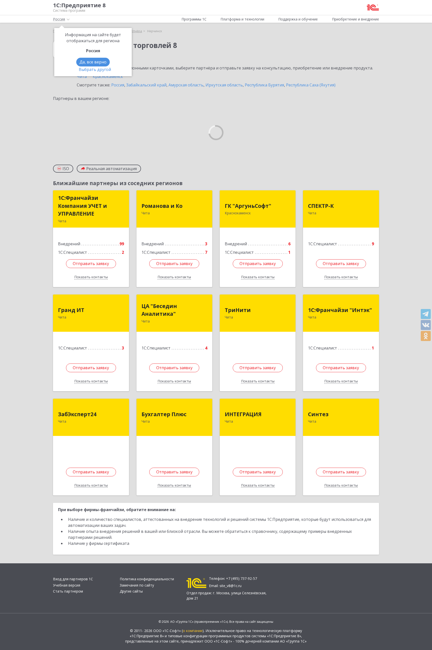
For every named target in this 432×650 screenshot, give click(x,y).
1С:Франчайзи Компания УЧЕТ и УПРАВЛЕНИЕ (82, 205)
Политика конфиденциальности (147, 579)
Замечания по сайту (137, 585)
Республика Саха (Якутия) (311, 85)
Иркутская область (224, 85)
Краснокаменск (108, 76)
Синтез (318, 414)
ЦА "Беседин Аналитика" (159, 310)
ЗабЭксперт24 (77, 414)
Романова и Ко (162, 205)
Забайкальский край (146, 85)
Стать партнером (68, 591)
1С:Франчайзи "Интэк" (340, 310)
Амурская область (186, 85)
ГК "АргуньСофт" (248, 205)
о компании (192, 630)
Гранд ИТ (71, 310)
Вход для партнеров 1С (73, 579)
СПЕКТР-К (321, 205)
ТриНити (238, 310)
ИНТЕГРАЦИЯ (243, 414)
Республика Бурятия (264, 85)
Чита (82, 76)
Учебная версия (66, 585)
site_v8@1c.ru (231, 585)
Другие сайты (131, 591)
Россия (117, 85)
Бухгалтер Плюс (164, 414)
